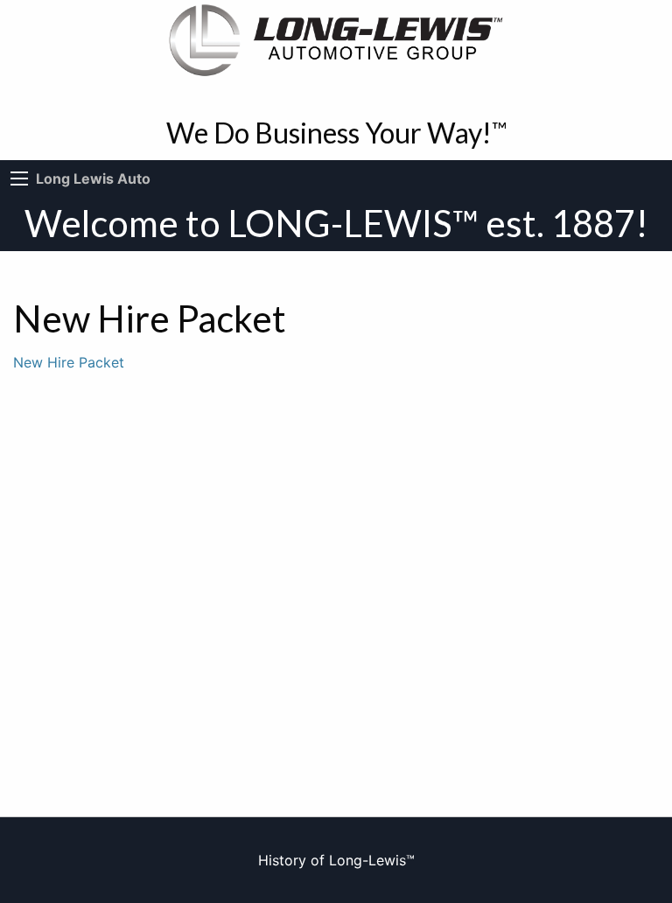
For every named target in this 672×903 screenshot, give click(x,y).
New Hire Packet (68, 362)
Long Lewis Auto (93, 178)
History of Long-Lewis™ (336, 860)
